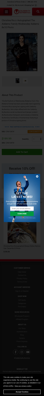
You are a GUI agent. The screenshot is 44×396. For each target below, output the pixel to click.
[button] (23, 386)
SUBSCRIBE (22, 214)
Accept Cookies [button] (22, 392)
